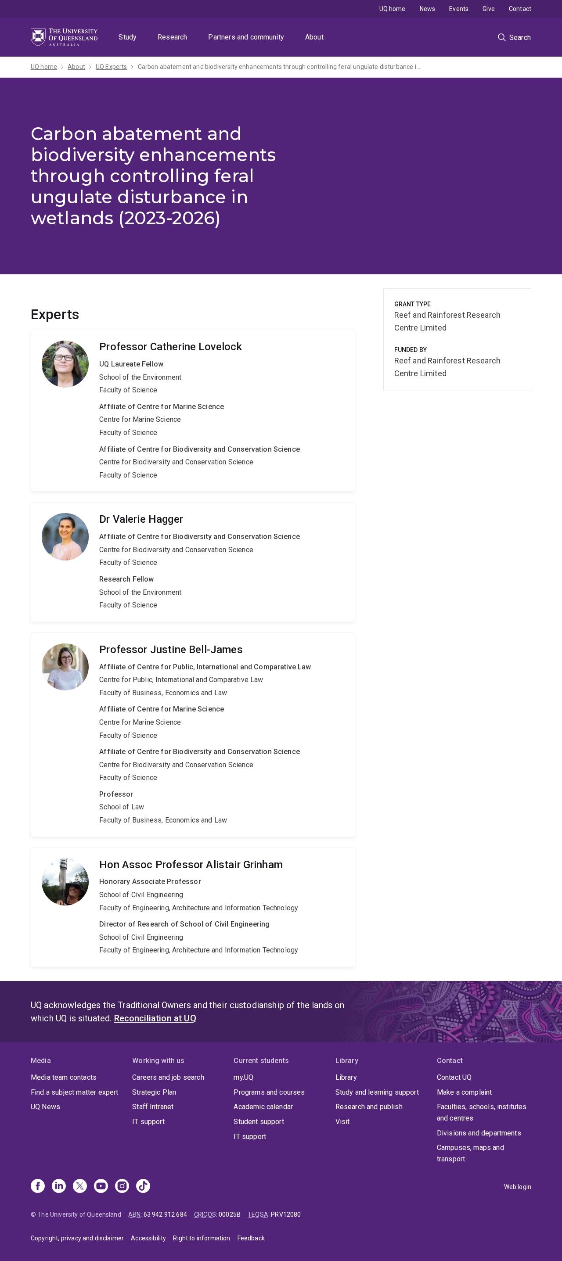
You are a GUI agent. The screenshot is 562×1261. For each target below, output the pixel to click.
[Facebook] (38, 1187)
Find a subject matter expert (74, 1092)
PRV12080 (286, 1214)
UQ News (45, 1107)
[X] (80, 1187)
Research (172, 37)
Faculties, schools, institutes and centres (482, 1112)
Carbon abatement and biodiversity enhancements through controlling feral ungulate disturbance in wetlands (280, 66)
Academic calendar (263, 1107)
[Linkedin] (59, 1187)
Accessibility (148, 1238)
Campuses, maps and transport (470, 1153)
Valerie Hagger (193, 562)
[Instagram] (122, 1187)
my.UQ (243, 1077)
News (428, 8)
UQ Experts (111, 66)
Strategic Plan (154, 1092)
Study (128, 37)
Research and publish (369, 1107)
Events (458, 8)
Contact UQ (454, 1077)
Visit (342, 1121)
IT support (148, 1121)
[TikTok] (143, 1187)
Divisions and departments (479, 1133)
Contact (520, 8)
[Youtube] (101, 1187)
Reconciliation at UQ (155, 1018)
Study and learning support (377, 1092)
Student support (259, 1121)
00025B (230, 1214)
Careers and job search (168, 1077)
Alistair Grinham (193, 907)
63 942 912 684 (165, 1214)
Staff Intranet (152, 1107)
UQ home (392, 8)
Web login (517, 1186)
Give (489, 8)
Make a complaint (464, 1092)
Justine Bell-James (193, 735)
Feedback (251, 1238)
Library (346, 1077)
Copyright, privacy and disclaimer (77, 1238)
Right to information (201, 1238)
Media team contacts (64, 1077)
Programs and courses (269, 1092)
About (314, 37)
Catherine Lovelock (193, 410)
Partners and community (246, 37)
